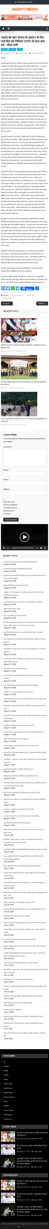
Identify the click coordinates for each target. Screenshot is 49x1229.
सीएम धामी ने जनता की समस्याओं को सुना (15, 669)
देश (4, 1062)
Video (6, 1101)
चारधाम (6, 1079)
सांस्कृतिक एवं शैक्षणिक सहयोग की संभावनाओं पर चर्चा (19, 725)
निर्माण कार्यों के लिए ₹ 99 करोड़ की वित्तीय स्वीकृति (18, 1003)
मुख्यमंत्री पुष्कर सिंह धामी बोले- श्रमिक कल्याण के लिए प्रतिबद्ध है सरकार (24, 909)
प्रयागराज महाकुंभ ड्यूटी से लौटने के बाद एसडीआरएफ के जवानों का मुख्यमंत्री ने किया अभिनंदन (24, 383)
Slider (4, 49)
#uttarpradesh (8, 298)
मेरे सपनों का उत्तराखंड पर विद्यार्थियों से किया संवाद (18, 569)
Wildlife (6, 1106)
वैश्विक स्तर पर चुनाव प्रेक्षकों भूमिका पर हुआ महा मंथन (19, 902)
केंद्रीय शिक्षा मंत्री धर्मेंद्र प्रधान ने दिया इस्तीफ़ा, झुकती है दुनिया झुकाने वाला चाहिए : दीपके (25, 894)
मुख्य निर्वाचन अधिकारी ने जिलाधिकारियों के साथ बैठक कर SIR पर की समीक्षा (25, 849)
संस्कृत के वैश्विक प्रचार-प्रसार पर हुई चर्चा (16, 739)
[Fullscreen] (45, 548)
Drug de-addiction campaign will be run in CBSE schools (8, 303)
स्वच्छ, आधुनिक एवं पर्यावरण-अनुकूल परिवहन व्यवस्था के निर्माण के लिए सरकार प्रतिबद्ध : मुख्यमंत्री (24, 857)
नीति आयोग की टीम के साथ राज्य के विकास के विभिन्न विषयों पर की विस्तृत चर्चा (24, 1034)
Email (6, 480)
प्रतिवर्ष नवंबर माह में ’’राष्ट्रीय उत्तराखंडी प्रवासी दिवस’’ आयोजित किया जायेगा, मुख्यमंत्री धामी (23, 346)
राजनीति (6, 1075)
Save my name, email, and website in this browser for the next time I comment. (10, 508)
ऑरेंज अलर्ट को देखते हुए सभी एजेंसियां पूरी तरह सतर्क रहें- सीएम (22, 793)
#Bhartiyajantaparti (16, 295)
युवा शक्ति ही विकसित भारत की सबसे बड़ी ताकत (17, 823)
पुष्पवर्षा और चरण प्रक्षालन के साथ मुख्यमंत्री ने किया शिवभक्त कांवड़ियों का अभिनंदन (25, 800)
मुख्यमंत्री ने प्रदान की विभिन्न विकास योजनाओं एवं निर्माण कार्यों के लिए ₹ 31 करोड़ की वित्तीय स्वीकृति (25, 577)
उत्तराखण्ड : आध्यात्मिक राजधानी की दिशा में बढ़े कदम (19, 809)
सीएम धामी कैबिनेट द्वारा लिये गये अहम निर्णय (16, 585)
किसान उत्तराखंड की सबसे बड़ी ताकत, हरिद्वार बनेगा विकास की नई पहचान (24, 923)
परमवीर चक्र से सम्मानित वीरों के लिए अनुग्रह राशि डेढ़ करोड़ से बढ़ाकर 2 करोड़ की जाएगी (25, 874)
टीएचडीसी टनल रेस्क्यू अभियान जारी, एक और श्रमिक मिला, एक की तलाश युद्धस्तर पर (25, 650)
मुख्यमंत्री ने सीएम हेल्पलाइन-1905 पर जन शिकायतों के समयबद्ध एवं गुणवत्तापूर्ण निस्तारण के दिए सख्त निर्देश (23, 840)
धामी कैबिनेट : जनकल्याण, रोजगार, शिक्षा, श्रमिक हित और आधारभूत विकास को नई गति (25, 760)
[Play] (4, 548)
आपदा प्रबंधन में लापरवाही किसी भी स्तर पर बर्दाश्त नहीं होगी (21, 963)
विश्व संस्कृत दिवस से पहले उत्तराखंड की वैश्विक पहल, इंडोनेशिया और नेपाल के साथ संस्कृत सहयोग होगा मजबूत (25, 784)
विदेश (19, 49)
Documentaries (9, 1097)
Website (6, 489)
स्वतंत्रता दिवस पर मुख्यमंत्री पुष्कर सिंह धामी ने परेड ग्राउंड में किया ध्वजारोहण (23, 676)
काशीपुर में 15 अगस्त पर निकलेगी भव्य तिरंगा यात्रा (18, 692)
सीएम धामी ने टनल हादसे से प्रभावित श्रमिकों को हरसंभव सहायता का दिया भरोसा (24, 707)
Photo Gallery (9, 1110)
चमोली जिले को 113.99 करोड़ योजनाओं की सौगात (18, 979)
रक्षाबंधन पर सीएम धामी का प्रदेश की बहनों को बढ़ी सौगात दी (20, 562)
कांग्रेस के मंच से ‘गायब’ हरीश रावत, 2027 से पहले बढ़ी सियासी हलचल (24, 732)
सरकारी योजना (8, 1088)
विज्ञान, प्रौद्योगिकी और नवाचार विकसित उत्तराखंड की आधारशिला (22, 866)
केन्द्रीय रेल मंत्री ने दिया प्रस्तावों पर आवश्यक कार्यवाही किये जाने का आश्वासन (23, 1024)
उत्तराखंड (12, 49)
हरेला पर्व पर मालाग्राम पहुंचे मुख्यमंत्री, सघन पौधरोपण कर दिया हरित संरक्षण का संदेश (25, 987)
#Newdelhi (30, 295)
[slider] (22, 548)
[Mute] (41, 548)
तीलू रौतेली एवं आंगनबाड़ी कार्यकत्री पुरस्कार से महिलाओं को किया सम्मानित (25, 752)
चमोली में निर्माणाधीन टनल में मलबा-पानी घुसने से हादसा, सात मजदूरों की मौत (25, 699)
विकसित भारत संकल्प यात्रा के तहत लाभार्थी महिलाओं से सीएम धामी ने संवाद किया (43, 303)
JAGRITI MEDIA (24, 9)
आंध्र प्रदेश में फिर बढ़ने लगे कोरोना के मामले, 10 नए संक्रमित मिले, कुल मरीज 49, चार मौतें (24, 884)
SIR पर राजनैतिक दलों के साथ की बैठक (15, 616)
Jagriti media (22, 53)
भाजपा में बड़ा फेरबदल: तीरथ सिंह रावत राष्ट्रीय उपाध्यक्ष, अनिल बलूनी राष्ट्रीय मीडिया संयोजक (23, 660)
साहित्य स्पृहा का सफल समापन (12, 609)
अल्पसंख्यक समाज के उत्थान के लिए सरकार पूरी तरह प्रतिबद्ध (21, 816)
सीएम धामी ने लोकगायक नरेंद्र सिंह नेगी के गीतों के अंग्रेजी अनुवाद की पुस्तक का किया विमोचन (25, 717)
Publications (8, 1115)
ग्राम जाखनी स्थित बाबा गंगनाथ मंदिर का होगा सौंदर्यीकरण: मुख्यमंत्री (23, 602)
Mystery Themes (25, 1226)
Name (6, 470)
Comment (7, 447)
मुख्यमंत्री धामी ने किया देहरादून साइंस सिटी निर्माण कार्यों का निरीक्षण (23, 996)
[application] (24, 537)
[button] (24, 537)
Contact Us (8, 1119)
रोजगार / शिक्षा (8, 1084)
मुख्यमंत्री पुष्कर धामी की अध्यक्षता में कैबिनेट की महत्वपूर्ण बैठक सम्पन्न (23, 1016)
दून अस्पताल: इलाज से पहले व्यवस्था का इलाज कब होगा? (20, 939)
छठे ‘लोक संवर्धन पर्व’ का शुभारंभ (13, 1010)
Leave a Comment (37, 53)
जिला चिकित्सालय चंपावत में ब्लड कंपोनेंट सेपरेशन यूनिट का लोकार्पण (23, 632)
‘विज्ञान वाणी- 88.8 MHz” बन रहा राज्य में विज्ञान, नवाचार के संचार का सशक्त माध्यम (24, 831)
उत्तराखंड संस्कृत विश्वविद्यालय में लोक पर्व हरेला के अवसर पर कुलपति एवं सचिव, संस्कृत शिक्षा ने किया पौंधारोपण (24, 954)
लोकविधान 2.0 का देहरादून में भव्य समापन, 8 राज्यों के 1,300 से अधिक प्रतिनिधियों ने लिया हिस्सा (24, 593)
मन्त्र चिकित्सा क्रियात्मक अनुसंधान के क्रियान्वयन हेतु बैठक (21, 685)
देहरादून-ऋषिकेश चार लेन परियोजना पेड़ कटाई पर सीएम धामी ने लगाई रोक (25, 946)
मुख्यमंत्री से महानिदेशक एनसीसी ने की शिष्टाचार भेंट (18, 769)
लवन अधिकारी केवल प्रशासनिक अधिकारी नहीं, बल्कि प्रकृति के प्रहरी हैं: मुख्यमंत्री (24, 640)
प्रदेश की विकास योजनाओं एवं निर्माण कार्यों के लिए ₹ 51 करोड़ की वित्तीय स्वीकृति (24, 931)
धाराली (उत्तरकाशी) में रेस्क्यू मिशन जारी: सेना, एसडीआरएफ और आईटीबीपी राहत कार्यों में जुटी (24, 420)
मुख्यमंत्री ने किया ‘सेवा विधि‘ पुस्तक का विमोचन (17, 916)
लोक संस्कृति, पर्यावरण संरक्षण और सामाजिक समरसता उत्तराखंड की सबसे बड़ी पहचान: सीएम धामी (26, 971)
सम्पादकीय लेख (8, 1093)
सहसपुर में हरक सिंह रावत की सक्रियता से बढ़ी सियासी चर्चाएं (21, 776)
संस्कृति (6, 1071)
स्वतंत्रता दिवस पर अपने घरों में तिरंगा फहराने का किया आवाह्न (21, 746)
